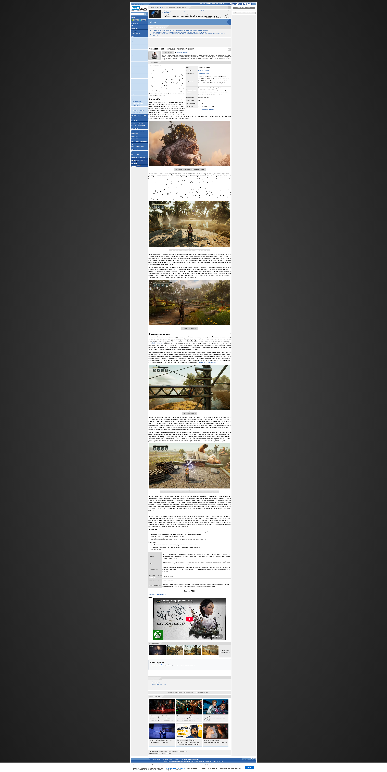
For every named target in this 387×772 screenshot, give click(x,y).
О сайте (202, 3)
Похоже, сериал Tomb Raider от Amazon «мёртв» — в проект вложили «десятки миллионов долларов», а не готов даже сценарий (161, 718)
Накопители (134, 128)
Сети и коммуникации (137, 146)
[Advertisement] (189, 42)
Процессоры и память (137, 144)
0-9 (133, 38)
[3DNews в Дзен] (239, 4)
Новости (133, 17)
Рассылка (215, 3)
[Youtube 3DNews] (234, 4)
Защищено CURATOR (249, 759)
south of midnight (166, 753)
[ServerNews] (139, 20)
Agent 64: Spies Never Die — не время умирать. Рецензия (161, 741)
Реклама (208, 3)
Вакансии (136, 166)
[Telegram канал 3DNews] (245, 4)
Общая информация (138, 112)
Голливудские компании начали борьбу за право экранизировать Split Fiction (215, 718)
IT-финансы (134, 23)
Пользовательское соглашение (192, 759)
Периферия (134, 136)
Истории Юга (156, 682)
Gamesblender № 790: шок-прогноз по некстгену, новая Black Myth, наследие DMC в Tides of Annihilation (188, 742)
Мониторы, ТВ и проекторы (139, 125)
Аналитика (134, 28)
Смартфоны (134, 149)
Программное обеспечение (139, 141)
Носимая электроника (137, 131)
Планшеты (134, 139)
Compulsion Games (203, 73)
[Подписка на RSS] (250, 4)
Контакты (222, 3)
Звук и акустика (135, 33)
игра (153, 753)
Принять (249, 767)
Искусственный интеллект (138, 115)
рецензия (158, 753)
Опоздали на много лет (159, 684)
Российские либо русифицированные (138, 102)
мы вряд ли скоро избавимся (207, 362)
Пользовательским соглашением (176, 768)
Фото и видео (135, 154)
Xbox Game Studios (203, 70)
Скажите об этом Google (157, 665)
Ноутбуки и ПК (135, 133)
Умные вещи (135, 152)
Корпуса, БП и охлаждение (139, 118)
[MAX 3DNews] (236, 4)
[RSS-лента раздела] (229, 7)
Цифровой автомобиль (138, 157)
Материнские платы (137, 123)
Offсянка (133, 26)
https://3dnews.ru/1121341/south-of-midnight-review (174, 751)
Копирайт (176, 759)
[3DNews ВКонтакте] (231, 4)
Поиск (181, 759)
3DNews (151, 7)
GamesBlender (136, 105)
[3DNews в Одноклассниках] (242, 4)
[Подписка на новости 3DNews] (247, 4)
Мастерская (134, 120)
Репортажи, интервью (138, 110)
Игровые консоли (137, 107)
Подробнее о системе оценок (157, 594)
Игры (132, 36)
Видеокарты (134, 31)
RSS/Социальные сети (138, 161)
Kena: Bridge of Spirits (155, 343)
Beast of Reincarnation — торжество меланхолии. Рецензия (215, 741)
